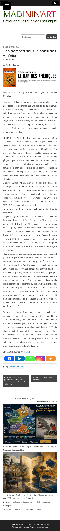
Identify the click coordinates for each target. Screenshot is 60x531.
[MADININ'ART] (30, 15)
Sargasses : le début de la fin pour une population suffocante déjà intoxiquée (29, 504)
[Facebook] (9, 358)
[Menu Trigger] (7, 6)
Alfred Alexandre (16, 367)
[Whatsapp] (30, 358)
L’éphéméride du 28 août (47, 401)
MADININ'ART (29, 524)
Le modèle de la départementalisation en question (23, 509)
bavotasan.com (42, 527)
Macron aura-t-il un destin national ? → (42, 378)
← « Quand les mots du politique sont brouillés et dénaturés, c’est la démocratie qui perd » (15, 380)
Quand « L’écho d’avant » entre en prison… (20, 398)
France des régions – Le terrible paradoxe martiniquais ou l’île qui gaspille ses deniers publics (29, 448)
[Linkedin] (20, 358)
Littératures (12, 47)
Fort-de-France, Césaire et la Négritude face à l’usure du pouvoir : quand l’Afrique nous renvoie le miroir (29, 497)
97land (26, 352)
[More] (51, 358)
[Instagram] (40, 358)
